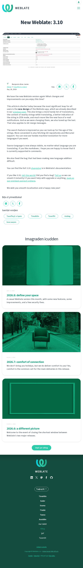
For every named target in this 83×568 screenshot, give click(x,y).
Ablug (9, 87)
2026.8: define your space (22, 295)
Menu (78, 8)
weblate (41, 471)
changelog (36, 168)
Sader (42, 501)
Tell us (58, 175)
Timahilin (35, 216)
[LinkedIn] (31, 477)
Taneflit (51, 216)
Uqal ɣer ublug (41, 447)
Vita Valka (52, 556)
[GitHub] (51, 477)
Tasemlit (42, 538)
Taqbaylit (40, 489)
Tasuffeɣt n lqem (20, 87)
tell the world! (29, 175)
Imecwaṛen (11, 222)
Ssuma (42, 505)
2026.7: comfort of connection (25, 362)
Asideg (67, 216)
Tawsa (42, 515)
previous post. (19, 111)
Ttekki (42, 510)
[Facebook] (46, 477)
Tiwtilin (30, 556)
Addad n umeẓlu (42, 547)
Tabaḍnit (36, 556)
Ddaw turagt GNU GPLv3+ (50, 551)
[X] (36, 477)
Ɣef (42, 533)
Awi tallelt (43, 524)
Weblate (22, 8)
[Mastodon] (41, 477)
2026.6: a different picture (23, 429)
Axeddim (42, 519)
